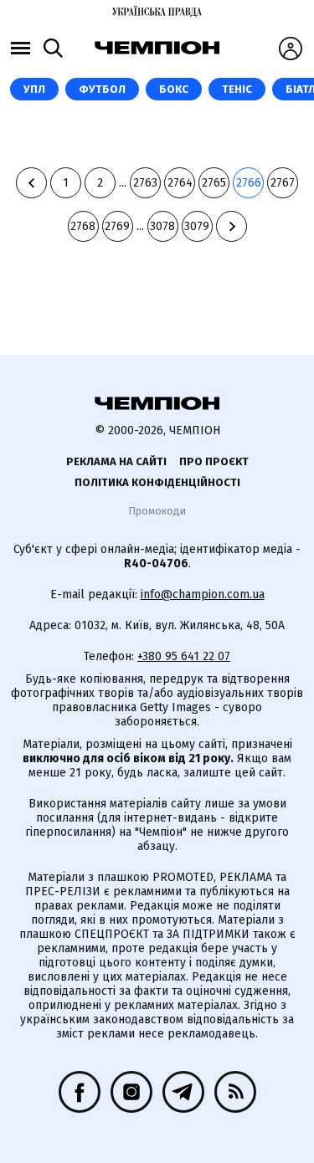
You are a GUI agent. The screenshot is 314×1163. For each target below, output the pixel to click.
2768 (82, 226)
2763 (145, 183)
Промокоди (157, 511)
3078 (162, 226)
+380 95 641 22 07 (183, 656)
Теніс (237, 89)
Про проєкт (214, 461)
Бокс (173, 89)
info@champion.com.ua (203, 594)
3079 (196, 226)
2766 (248, 183)
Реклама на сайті (116, 461)
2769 (117, 226)
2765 (214, 183)
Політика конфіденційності (157, 482)
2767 (282, 183)
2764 (180, 183)
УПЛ (34, 89)
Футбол (102, 89)
